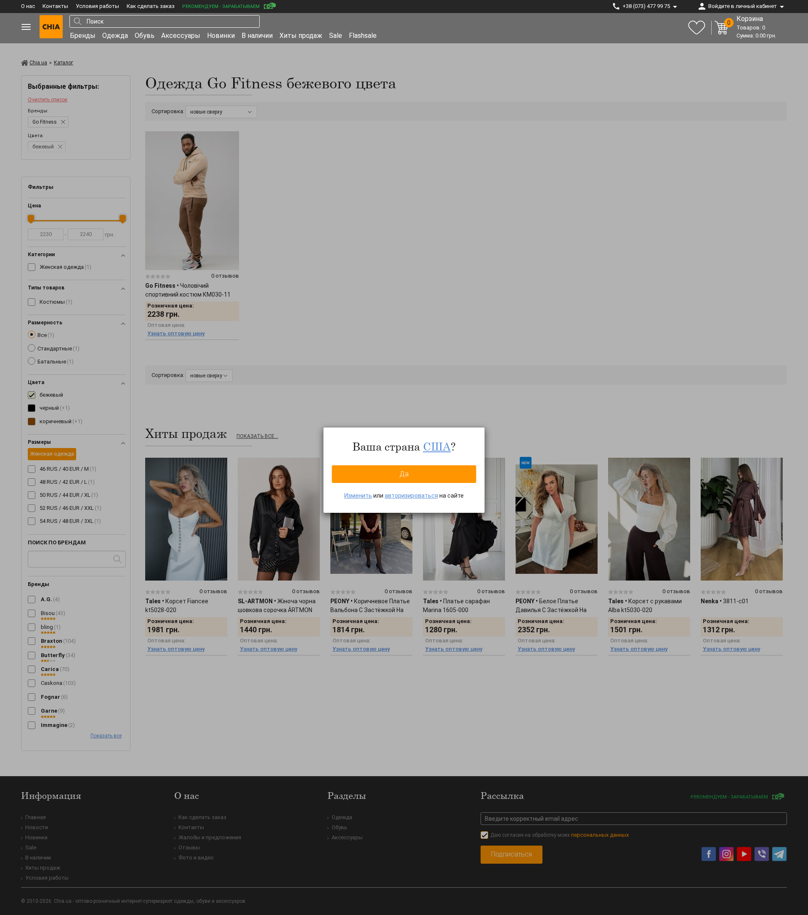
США (437, 446)
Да (404, 474)
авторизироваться (411, 495)
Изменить (358, 495)
